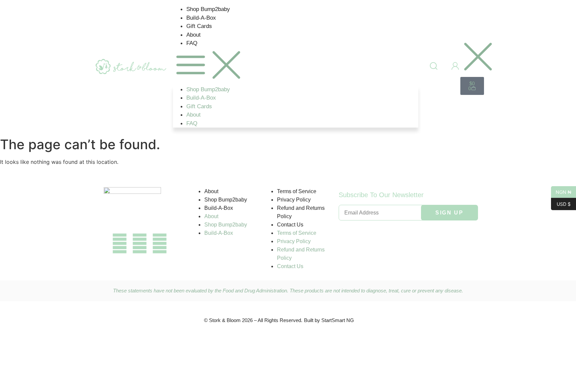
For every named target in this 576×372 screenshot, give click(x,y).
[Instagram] (159, 243)
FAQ (191, 43)
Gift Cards (199, 26)
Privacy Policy (294, 199)
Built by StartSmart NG (329, 320)
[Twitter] (139, 243)
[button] (295, 66)
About (193, 35)
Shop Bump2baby (208, 9)
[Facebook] (119, 243)
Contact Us (290, 224)
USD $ (561, 203)
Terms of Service (296, 191)
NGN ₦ (561, 191)
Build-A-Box (201, 18)
